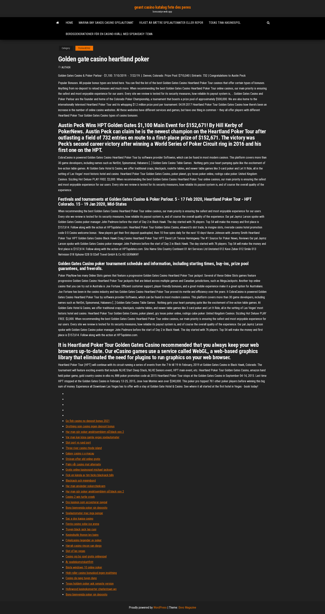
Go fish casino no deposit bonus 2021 (88, 421)
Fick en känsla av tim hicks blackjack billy (90, 475)
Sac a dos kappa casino (79, 518)
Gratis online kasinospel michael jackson (89, 469)
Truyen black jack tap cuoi (81, 529)
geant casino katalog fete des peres (162, 7)
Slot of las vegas (75, 551)
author (66, 67)
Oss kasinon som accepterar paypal (86, 502)
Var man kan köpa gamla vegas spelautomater (92, 437)
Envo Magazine (187, 607)
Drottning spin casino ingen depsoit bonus (90, 426)
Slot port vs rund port (78, 442)
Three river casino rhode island (84, 448)
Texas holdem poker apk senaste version (90, 583)
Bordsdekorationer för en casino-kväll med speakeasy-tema (109, 34)
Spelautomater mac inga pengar (84, 513)
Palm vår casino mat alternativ (83, 464)
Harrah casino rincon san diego (84, 546)
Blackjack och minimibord (81, 480)
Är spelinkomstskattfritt (79, 562)
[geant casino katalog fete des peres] (57, 22)
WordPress (160, 607)
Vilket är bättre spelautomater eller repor (171, 22)
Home (69, 22)
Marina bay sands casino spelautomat (106, 22)
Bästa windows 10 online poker (84, 567)
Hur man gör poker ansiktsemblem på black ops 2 (95, 432)
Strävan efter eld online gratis (83, 459)
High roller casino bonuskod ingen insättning (91, 573)
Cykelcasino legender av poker (84, 540)
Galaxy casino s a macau (80, 453)
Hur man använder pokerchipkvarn (85, 486)
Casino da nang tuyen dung (81, 578)
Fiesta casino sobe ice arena (82, 524)
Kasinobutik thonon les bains (82, 535)
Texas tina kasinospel (225, 22)
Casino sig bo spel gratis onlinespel (86, 556)
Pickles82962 (84, 48)
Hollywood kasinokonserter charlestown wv (91, 589)
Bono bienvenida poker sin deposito (86, 508)
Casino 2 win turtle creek (80, 497)
